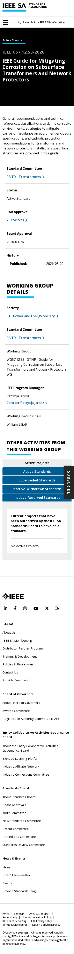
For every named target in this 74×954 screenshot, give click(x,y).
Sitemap (19, 913)
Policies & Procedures (18, 664)
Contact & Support (39, 913)
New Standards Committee (21, 821)
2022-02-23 (15, 220)
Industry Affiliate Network (20, 766)
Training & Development (19, 656)
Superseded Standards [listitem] (37, 480)
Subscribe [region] (69, 482)
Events (7, 883)
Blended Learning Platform (21, 758)
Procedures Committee (19, 837)
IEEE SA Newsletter (16, 875)
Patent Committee (15, 829)
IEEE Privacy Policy (41, 921)
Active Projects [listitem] (37, 463)
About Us (9, 632)
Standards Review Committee (23, 845)
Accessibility (9, 917)
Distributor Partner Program (22, 648)
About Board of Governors (21, 703)
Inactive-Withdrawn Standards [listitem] (37, 489)
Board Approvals (14, 805)
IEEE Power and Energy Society (31, 316)
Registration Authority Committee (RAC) (30, 718)
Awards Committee (16, 711)
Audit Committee (14, 813)
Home (5, 913)
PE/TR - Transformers (24, 176)
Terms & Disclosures (15, 925)
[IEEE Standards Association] (24, 7)
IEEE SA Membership (17, 640)
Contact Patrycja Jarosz (25, 402)
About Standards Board (19, 797)
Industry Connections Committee (25, 774)
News (6, 867)
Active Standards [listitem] (37, 471)
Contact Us (10, 672)
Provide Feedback (15, 680)
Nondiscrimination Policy (36, 917)
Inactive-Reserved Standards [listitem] (37, 497)
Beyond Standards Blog (19, 891)
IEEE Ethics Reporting (14, 921)
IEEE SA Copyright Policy (46, 925)
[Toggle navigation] (5, 22)
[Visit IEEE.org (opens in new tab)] (13, 596)
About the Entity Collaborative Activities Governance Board (30, 748)
